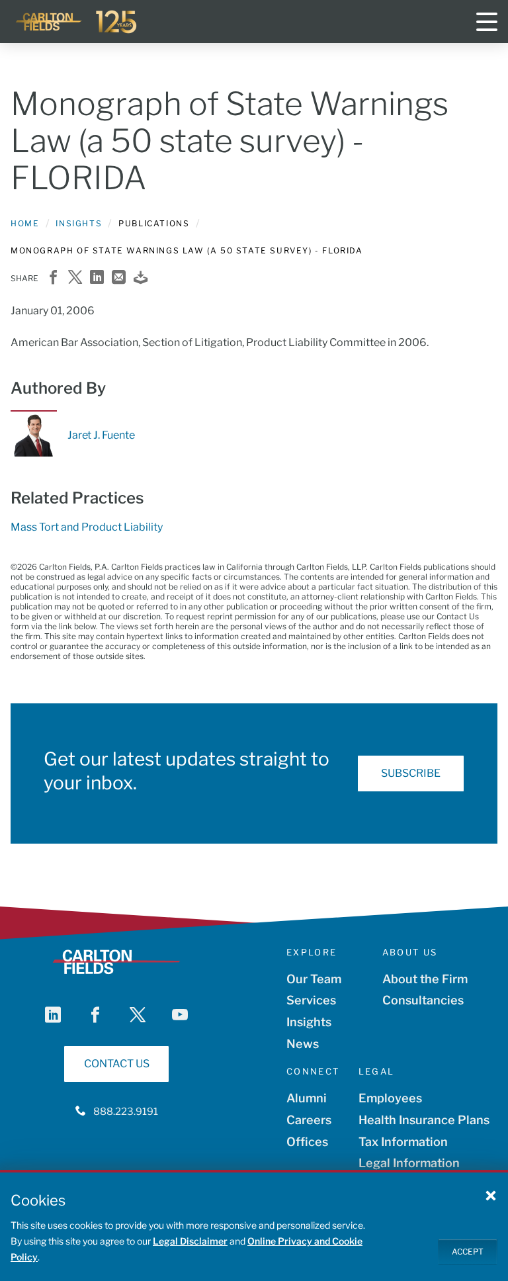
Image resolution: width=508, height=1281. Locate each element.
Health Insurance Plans (424, 1120)
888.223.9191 (125, 1112)
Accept (468, 1252)
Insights (79, 223)
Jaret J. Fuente (101, 435)
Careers (308, 1120)
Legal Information (409, 1163)
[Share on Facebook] (53, 278)
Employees (390, 1098)
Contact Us (116, 1063)
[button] (490, 1195)
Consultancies (423, 1000)
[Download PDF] (141, 278)
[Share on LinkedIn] (97, 278)
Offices (307, 1142)
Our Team (313, 979)
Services (311, 1000)
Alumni (306, 1098)
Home (25, 223)
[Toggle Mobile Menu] (486, 22)
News (302, 1044)
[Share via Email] (119, 278)
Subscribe (411, 773)
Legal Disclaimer (190, 1241)
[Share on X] (75, 278)
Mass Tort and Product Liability (87, 527)
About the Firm (425, 979)
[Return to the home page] (77, 22)
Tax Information (403, 1142)
